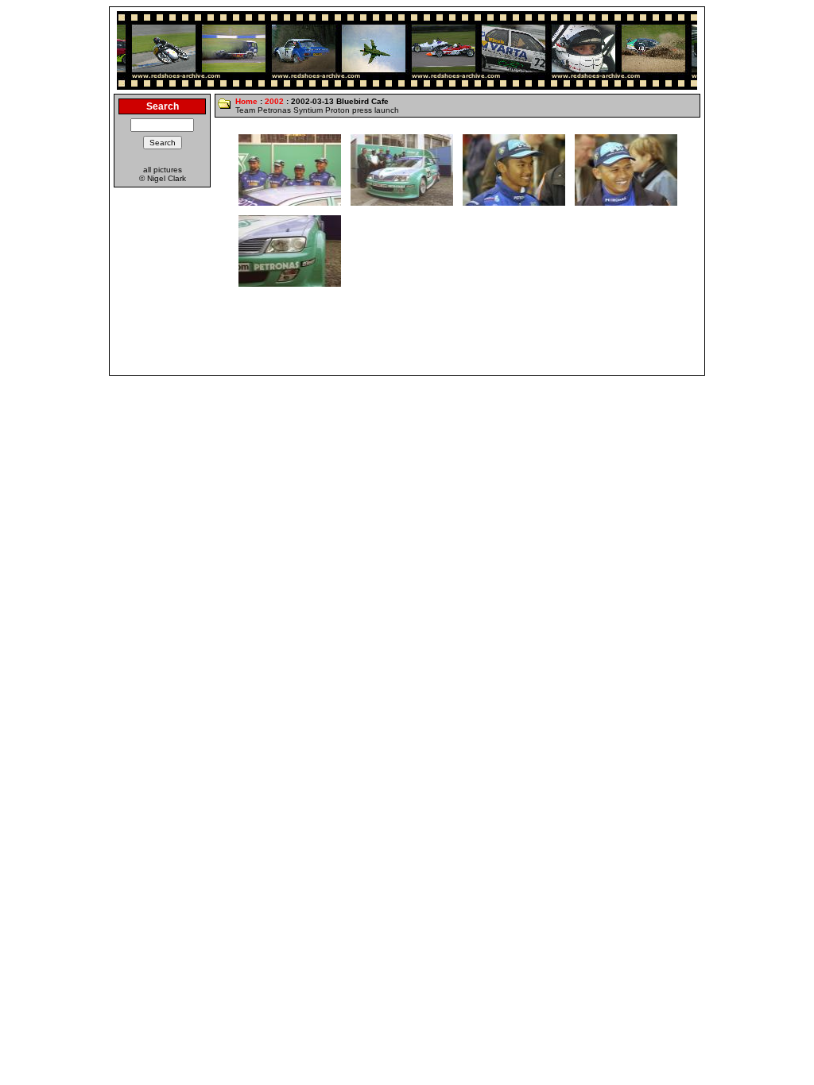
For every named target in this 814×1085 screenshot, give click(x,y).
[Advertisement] (407, 335)
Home (246, 101)
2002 (274, 101)
